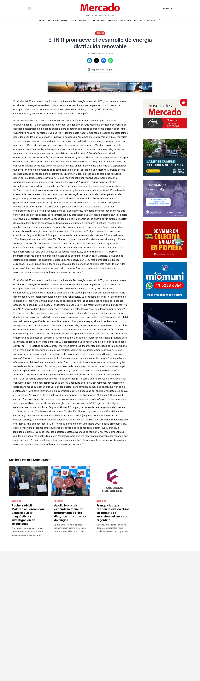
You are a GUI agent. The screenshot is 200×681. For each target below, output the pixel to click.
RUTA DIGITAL (99, 21)
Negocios (100, 33)
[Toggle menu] (30, 9)
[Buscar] (160, 20)
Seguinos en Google (102, 69)
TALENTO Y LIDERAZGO (80, 21)
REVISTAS (138, 21)
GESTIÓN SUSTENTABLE (57, 21)
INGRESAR (167, 9)
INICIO (41, 21)
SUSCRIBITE (150, 21)
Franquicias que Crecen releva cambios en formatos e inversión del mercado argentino (112, 513)
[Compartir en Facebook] (103, 60)
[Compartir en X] (96, 60)
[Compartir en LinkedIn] (89, 60)
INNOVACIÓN (125, 21)
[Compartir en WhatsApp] (110, 60)
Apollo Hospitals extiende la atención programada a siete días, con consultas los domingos (70, 513)
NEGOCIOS (112, 21)
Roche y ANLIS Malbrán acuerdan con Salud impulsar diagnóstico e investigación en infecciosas (28, 514)
